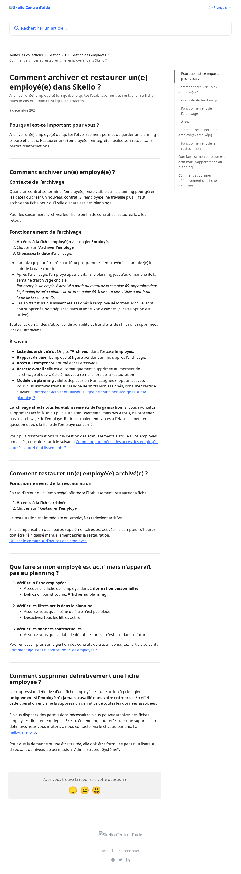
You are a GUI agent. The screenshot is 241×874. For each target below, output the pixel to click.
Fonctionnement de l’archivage (196, 111)
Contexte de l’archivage (199, 100)
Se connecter (129, 851)
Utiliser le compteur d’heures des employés (48, 540)
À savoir (187, 122)
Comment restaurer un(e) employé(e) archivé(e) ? (198, 132)
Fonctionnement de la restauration (198, 146)
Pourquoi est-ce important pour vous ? (202, 76)
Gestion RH (57, 55)
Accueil (107, 851)
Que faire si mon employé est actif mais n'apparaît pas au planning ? (201, 161)
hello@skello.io (22, 732)
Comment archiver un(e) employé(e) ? (197, 89)
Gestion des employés (89, 55)
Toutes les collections (26, 55)
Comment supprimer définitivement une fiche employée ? (197, 180)
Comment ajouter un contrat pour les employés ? (53, 650)
